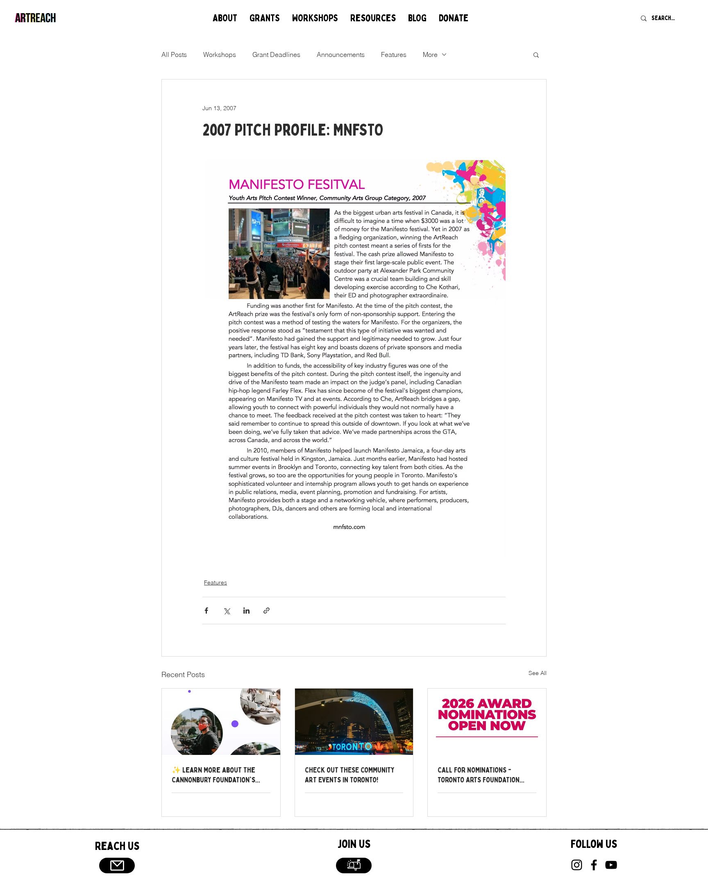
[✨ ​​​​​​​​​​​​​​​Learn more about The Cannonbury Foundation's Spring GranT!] (221, 722)
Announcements (341, 54)
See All (538, 673)
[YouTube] (611, 865)
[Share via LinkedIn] (246, 610)
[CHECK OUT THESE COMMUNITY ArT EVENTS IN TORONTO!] (354, 722)
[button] (224, 18)
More (430, 54)
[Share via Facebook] (206, 610)
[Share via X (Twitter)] (226, 610)
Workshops (219, 54)
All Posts (174, 54)
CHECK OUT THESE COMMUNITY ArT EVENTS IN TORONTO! (349, 775)
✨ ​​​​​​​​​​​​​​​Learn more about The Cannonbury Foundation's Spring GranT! (213, 775)
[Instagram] (577, 865)
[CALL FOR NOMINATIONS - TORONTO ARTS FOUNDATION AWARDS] (487, 722)
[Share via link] (266, 610)
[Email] (117, 865)
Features (393, 54)
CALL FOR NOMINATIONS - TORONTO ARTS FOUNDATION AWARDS (479, 775)
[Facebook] (594, 865)
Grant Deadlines (276, 54)
